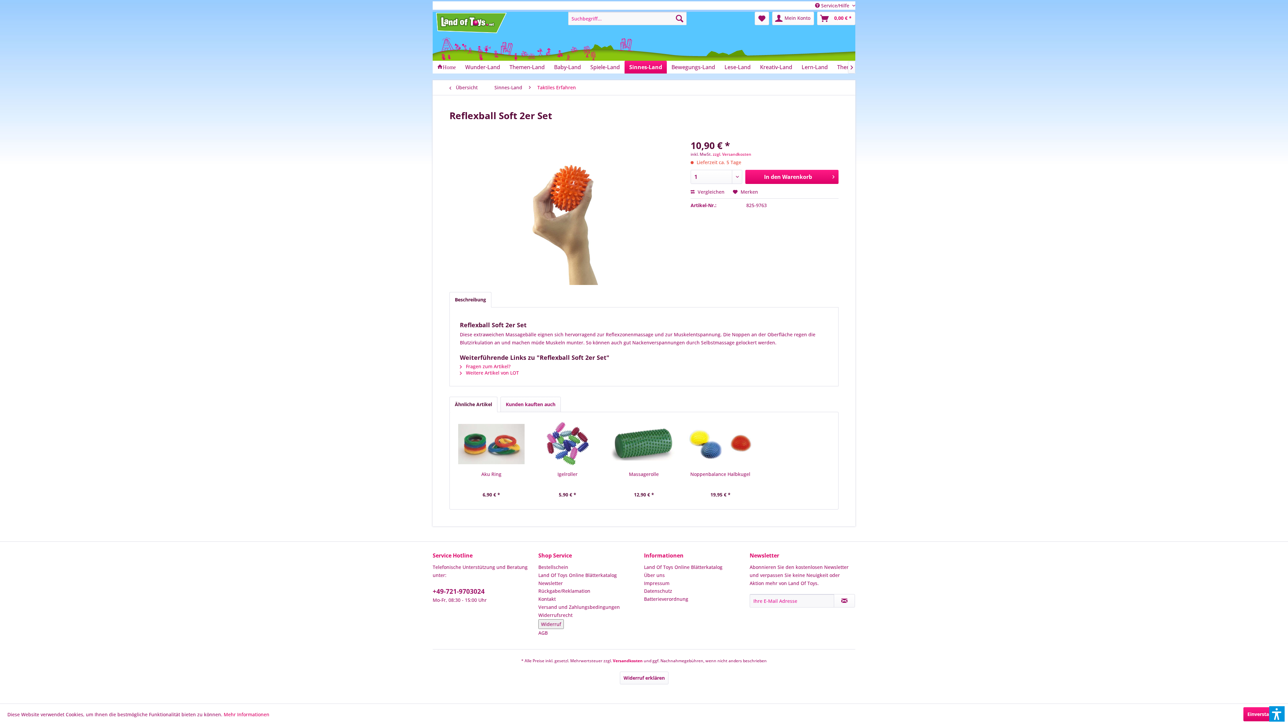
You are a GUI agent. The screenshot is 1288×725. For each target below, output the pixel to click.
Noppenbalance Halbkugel (720, 474)
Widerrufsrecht (555, 615)
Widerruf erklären (644, 678)
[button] (1277, 714)
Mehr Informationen (246, 714)
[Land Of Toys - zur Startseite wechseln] (472, 23)
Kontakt (547, 599)
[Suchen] (680, 18)
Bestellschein (553, 567)
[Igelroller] (568, 444)
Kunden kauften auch (530, 404)
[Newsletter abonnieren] (844, 601)
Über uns (654, 575)
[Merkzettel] (762, 18)
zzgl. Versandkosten (732, 154)
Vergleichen (710, 192)
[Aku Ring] (491, 444)
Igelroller (567, 474)
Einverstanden (1264, 714)
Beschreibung (470, 299)
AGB (543, 633)
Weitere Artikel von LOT (492, 373)
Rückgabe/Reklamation (564, 591)
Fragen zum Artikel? (488, 366)
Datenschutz (658, 591)
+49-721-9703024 (459, 591)
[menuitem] (627, 18)
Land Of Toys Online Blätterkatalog (577, 575)
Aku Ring (491, 474)
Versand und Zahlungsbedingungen (579, 607)
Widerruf (551, 624)
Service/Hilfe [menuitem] (835, 5)
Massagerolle (644, 474)
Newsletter (550, 583)
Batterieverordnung (666, 599)
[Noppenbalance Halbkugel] (720, 444)
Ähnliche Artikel (473, 404)
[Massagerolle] (644, 444)
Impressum (656, 583)
